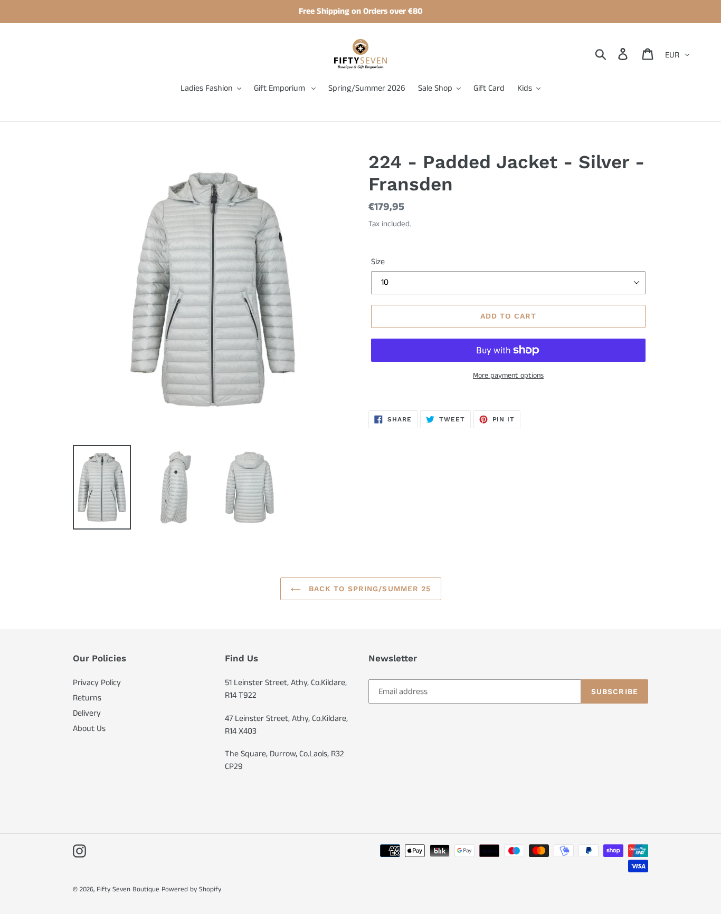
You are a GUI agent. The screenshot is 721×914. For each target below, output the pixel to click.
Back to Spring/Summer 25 (368, 588)
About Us (89, 729)
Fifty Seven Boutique (128, 889)
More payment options (508, 375)
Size (378, 262)
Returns (87, 698)
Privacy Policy (97, 683)
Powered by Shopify (191, 889)
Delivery (87, 713)
